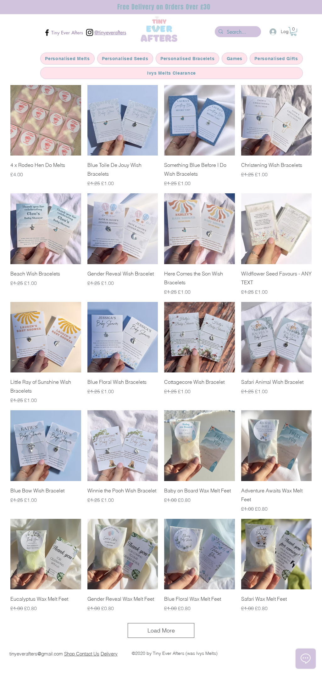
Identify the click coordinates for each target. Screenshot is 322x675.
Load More (161, 630)
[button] (293, 31)
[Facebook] (47, 32)
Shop (70, 654)
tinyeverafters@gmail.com (36, 654)
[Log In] (272, 31)
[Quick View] (45, 120)
